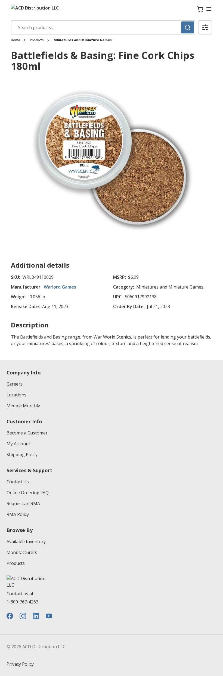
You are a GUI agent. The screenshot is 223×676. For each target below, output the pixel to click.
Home (15, 40)
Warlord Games (60, 287)
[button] (205, 27)
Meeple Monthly (23, 406)
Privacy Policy (20, 664)
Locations (16, 395)
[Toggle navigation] (209, 9)
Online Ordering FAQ (28, 493)
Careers (15, 384)
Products (37, 40)
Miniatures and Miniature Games (83, 40)
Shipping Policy (22, 455)
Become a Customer (27, 433)
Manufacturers (22, 552)
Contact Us (18, 482)
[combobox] (103, 27)
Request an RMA (23, 503)
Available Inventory (26, 541)
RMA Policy (18, 514)
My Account (18, 444)
